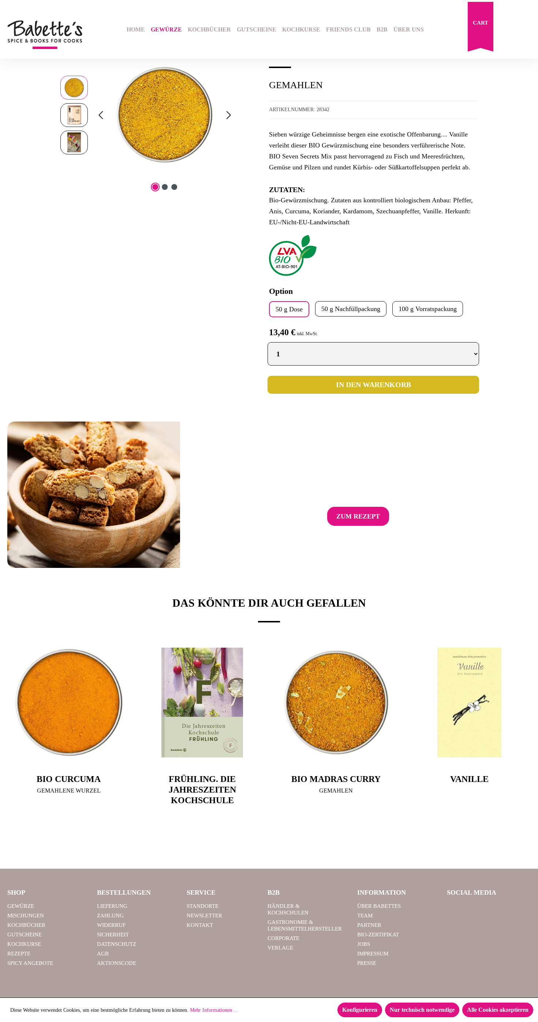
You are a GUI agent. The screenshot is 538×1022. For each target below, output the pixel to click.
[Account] (526, 30)
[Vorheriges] (100, 115)
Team (365, 915)
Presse (366, 963)
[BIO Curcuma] (68, 702)
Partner (369, 925)
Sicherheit (113, 934)
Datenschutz (116, 944)
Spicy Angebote (30, 963)
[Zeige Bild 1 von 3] (155, 187)
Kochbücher (26, 925)
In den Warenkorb (373, 385)
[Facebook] (455, 909)
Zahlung (110, 915)
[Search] (507, 30)
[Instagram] (474, 909)
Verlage (280, 948)
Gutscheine (24, 934)
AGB (103, 954)
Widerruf (111, 925)
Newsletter (204, 915)
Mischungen (25, 915)
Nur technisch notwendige (422, 1010)
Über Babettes (379, 906)
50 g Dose (289, 309)
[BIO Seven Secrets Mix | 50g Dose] (165, 115)
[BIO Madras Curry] (335, 702)
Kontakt (200, 925)
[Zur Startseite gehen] (44, 34)
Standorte (202, 906)
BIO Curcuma (69, 779)
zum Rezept (358, 516)
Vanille (469, 779)
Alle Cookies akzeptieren (497, 1010)
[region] (147, 115)
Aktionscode (116, 963)
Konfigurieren (359, 1010)
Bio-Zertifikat (378, 934)
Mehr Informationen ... (214, 1010)
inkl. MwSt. (307, 333)
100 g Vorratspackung (428, 308)
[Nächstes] (228, 115)
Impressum (372, 954)
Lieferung (112, 906)
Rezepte (18, 954)
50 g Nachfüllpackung (350, 308)
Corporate (283, 938)
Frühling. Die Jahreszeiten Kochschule (202, 789)
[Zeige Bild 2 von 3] (165, 187)
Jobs (363, 944)
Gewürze (20, 906)
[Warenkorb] (480, 28)
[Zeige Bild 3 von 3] (174, 187)
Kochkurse (24, 944)
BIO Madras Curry (336, 779)
